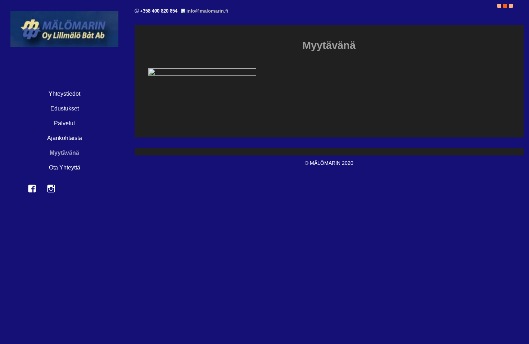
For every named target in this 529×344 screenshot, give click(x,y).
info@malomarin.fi (207, 11)
